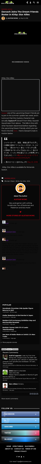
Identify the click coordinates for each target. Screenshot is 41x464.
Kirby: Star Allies (21, 181)
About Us (9, 449)
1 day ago (11, 390)
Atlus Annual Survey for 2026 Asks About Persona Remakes (19, 365)
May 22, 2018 (32, 162)
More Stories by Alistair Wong (20, 216)
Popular (15, 349)
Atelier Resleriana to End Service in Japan (17, 315)
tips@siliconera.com (24, 461)
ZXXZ (11, 371)
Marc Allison (13, 384)
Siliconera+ (30, 446)
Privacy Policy (20, 451)
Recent (9, 349)
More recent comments (9, 399)
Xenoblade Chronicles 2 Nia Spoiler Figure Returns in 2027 (19, 378)
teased (4, 113)
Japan (13, 181)
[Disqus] (20, 244)
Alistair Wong (13, 18)
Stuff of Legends (15, 356)
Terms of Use (30, 449)
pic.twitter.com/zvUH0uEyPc (18, 158)
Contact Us (19, 449)
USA (29, 181)
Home (8, 446)
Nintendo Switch (6, 9)
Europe (7, 181)
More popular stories (9, 342)
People (4, 349)
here (15, 131)
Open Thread (18, 446)
